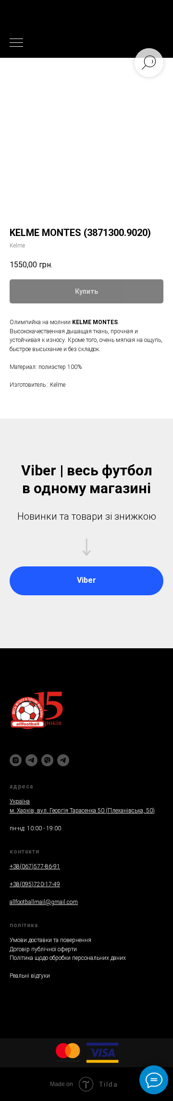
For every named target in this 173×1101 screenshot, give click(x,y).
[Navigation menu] (16, 43)
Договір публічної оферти (43, 949)
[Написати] (63, 760)
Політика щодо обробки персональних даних (68, 958)
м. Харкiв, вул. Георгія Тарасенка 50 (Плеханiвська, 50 (81, 810)
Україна (20, 801)
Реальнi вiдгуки (30, 975)
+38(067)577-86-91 (35, 866)
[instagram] (16, 760)
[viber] (47, 760)
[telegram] (31, 760)
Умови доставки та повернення (50, 940)
